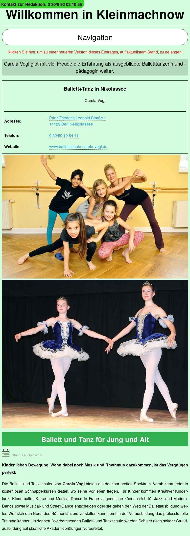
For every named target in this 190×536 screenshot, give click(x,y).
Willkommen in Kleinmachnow (95, 14)
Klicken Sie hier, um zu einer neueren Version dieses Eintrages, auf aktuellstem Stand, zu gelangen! (95, 52)
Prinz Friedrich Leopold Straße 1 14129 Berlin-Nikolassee (77, 121)
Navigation (95, 37)
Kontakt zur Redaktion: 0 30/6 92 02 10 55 (41, 4)
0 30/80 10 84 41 (64, 135)
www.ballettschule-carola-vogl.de (78, 146)
